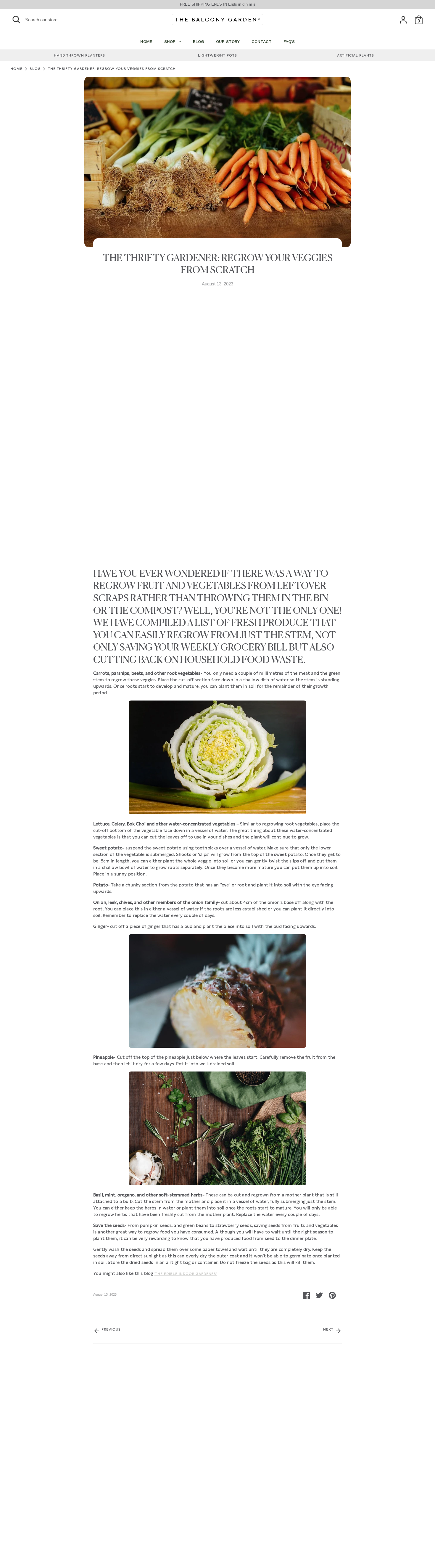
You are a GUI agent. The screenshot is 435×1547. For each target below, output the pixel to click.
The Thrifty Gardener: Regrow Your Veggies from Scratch (112, 69)
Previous (110, 1329)
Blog (35, 69)
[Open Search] (16, 19)
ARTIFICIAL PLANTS (355, 55)
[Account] (403, 20)
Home (16, 69)
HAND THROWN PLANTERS (79, 55)
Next (329, 1329)
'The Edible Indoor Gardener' (185, 1274)
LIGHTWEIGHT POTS (217, 55)
